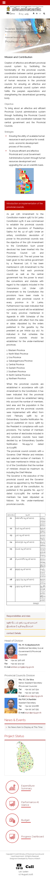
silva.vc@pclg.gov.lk (34, 696)
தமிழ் (27, 14)
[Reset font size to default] (37, 13)
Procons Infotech (34, 859)
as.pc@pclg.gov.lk (33, 713)
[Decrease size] (40, 13)
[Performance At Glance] (25, 809)
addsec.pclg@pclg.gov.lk (22, 667)
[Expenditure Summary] (25, 793)
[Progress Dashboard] (25, 842)
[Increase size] (33, 13)
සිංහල (21, 14)
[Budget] (18, 826)
